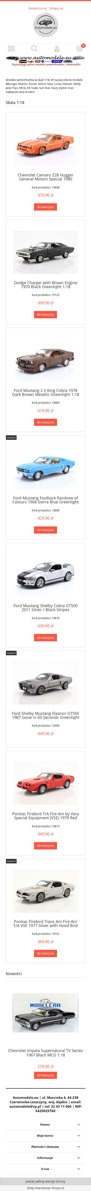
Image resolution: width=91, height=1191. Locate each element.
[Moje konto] (57, 48)
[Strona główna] (45, 24)
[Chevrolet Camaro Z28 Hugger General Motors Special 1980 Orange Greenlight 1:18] (45, 144)
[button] (11, 48)
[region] (45, 60)
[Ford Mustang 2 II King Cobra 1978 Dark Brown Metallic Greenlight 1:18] (45, 359)
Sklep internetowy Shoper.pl (45, 1188)
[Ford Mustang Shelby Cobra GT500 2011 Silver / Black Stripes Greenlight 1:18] (45, 575)
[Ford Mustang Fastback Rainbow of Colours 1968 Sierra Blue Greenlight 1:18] (45, 467)
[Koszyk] (79, 48)
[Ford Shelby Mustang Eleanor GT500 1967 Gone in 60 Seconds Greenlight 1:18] (45, 682)
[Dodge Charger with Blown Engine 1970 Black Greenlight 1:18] (45, 252)
